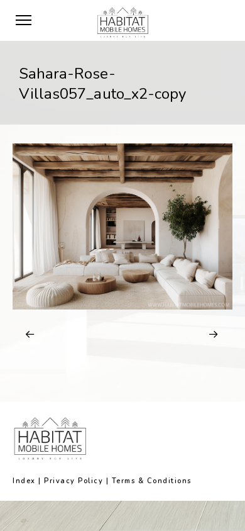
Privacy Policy (73, 481)
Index (24, 481)
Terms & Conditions (152, 481)
